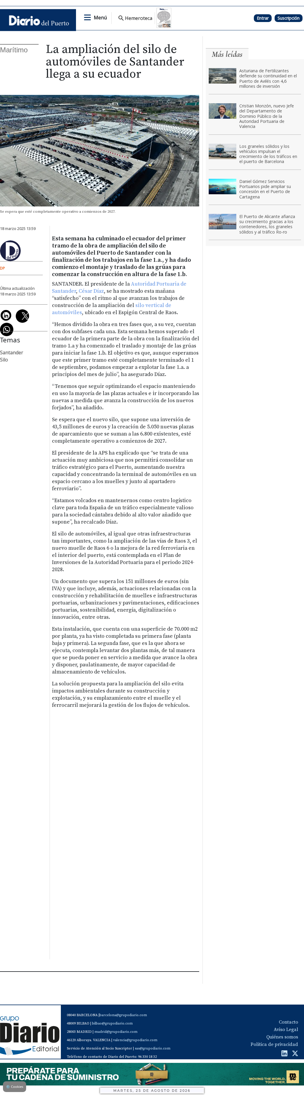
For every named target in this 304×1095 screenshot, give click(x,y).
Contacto (288, 1022)
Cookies (14, 1086)
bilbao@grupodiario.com (112, 1023)
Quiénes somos (282, 1037)
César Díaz (91, 291)
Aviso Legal (286, 1030)
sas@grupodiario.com (152, 1048)
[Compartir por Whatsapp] (6, 329)
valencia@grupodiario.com (135, 1040)
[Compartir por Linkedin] (6, 315)
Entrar (263, 18)
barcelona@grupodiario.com (123, 1015)
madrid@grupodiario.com (115, 1032)
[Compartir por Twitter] (22, 316)
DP (2, 268)
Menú (100, 17)
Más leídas (227, 54)
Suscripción (289, 18)
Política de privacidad (274, 1044)
